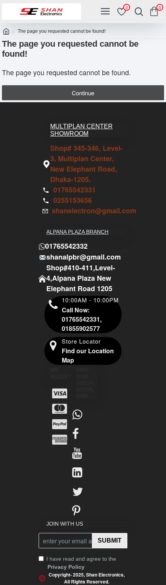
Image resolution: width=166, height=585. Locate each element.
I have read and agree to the (81, 563)
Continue (83, 93)
